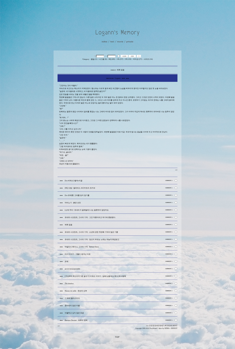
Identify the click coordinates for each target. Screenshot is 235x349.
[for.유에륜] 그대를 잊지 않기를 (77, 195)
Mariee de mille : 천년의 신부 (76, 291)
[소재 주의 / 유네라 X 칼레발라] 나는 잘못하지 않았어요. (87, 210)
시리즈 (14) (148, 59)
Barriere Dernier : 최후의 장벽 (76, 320)
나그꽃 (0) (103, 59)
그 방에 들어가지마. (72, 298)
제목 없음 (68, 225)
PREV (147, 325)
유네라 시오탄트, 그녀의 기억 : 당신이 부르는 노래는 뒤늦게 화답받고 (92, 239)
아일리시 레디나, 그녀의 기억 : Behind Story (82, 247)
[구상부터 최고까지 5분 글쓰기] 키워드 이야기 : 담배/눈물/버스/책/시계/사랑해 (95, 276)
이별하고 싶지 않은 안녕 (74, 313)
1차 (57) (120, 59)
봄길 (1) (94, 59)
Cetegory (85, 59)
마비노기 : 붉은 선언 (73, 203)
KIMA (167, 328)
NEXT (175, 325)
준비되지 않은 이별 (72, 305)
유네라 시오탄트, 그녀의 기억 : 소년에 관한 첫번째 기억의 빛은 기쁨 (91, 232)
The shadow (69, 283)
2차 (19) (128, 59)
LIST (176, 170)
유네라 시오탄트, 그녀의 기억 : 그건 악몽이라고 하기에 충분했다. (90, 217)
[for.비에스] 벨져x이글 (73, 181)
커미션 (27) (137, 59)
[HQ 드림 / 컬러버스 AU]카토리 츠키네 (80, 188)
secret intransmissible (72, 269)
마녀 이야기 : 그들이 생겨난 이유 (77, 254)
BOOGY (174, 328)
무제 (66, 261)
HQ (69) (112, 59)
